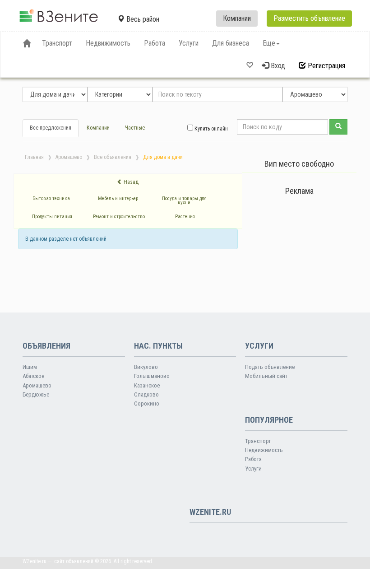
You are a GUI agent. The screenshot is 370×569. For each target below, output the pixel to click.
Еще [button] (269, 43)
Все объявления (112, 157)
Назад (130, 182)
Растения (185, 216)
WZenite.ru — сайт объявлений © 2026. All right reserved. (88, 561)
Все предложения (50, 128)
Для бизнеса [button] (230, 43)
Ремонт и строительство (119, 216)
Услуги (253, 468)
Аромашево (69, 157)
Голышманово (152, 376)
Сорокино (146, 403)
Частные (135, 128)
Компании (237, 18)
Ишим (30, 367)
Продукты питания (52, 216)
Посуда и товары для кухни (184, 200)
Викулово (146, 367)
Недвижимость (264, 450)
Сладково (146, 394)
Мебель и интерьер (118, 198)
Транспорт (258, 441)
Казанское (147, 385)
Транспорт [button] (57, 43)
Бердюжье (36, 394)
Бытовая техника (51, 198)
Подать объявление (270, 367)
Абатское (33, 376)
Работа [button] (154, 43)
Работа (253, 459)
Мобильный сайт (266, 376)
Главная (34, 157)
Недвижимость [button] (108, 43)
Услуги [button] (189, 43)
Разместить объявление (309, 18)
